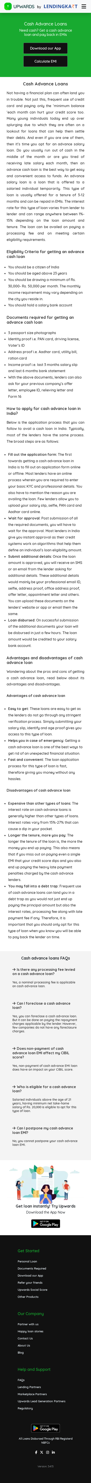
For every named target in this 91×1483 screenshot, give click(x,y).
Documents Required (32, 1268)
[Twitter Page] (42, 1452)
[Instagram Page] (48, 1452)
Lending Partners (29, 1387)
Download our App (45, 48)
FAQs (21, 1380)
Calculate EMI (45, 61)
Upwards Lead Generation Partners (41, 1401)
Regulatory (25, 1408)
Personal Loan (27, 1261)
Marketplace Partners (32, 1394)
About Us (24, 1345)
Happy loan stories (30, 1331)
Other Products (28, 1296)
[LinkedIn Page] (54, 1452)
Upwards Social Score (32, 1289)
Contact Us (25, 1338)
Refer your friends (30, 1282)
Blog (21, 1352)
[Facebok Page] (36, 1452)
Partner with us (28, 1324)
